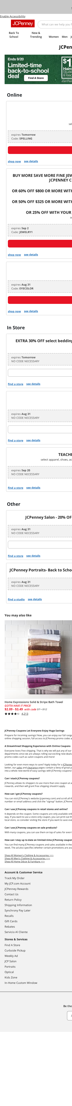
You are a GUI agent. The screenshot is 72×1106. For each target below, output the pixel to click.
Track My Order (15, 878)
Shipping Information (18, 905)
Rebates (10, 926)
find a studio (16, 599)
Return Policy (13, 899)
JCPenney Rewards (16, 889)
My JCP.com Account (18, 883)
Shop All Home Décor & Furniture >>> (25, 861)
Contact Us (11, 894)
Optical (9, 972)
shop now (14, 161)
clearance (32, 767)
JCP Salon (11, 961)
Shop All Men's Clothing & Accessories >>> (27, 858)
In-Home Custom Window (21, 983)
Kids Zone (11, 977)
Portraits (10, 966)
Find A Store (12, 945)
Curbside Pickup (15, 950)
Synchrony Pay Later (18, 910)
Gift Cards (11, 921)
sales (19, 767)
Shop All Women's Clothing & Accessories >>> (29, 855)
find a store (15, 384)
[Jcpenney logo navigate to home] (23, 23)
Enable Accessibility (12, 16)
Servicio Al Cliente (16, 932)
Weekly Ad (11, 956)
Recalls (9, 916)
